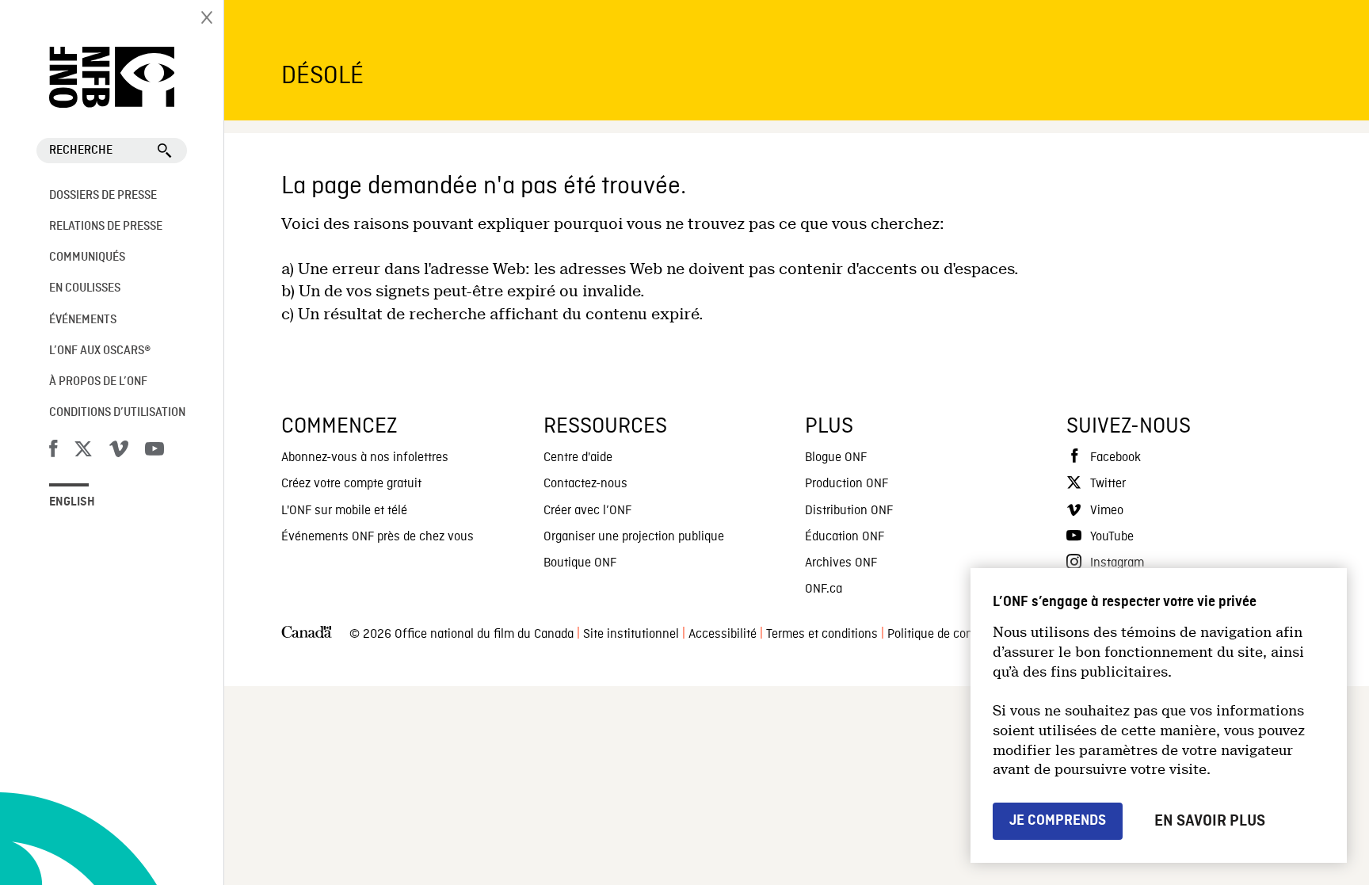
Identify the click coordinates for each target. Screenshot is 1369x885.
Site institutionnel (631, 635)
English (72, 502)
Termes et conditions (822, 635)
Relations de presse (105, 226)
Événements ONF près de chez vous (377, 537)
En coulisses (84, 288)
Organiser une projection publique (633, 537)
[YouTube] (154, 451)
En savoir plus (1209, 821)
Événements (82, 320)
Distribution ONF (849, 511)
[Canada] (306, 635)
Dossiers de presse (103, 195)
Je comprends (1057, 820)
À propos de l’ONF (98, 382)
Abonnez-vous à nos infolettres (364, 458)
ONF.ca (823, 589)
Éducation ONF (844, 537)
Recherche (80, 150)
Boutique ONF (579, 563)
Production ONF (846, 484)
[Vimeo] (118, 451)
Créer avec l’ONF (587, 511)
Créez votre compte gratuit (351, 484)
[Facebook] (53, 451)
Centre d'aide (577, 458)
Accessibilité (722, 635)
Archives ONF (841, 563)
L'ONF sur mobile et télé (344, 511)
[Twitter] (83, 451)
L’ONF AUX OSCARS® (100, 351)
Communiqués (87, 257)
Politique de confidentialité (958, 635)
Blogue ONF (836, 458)
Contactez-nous (585, 484)
